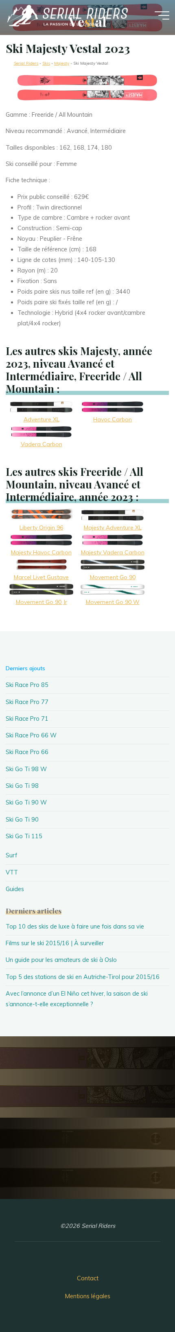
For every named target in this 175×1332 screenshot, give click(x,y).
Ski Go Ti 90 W (26, 802)
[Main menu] (162, 15)
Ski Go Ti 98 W (26, 769)
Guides (15, 889)
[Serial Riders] (67, 15)
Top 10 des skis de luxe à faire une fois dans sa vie (75, 926)
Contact (87, 1278)
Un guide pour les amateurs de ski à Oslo (61, 960)
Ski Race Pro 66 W (31, 735)
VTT (12, 872)
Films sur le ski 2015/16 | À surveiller (55, 943)
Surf (11, 855)
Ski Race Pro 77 (27, 702)
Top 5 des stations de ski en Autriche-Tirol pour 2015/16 (83, 977)
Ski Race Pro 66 (27, 752)
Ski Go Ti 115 (24, 836)
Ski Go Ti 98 (22, 785)
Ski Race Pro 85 (27, 685)
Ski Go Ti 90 (22, 819)
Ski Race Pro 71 (27, 718)
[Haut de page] (143, 1300)
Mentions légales (87, 1296)
